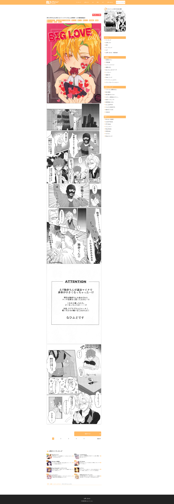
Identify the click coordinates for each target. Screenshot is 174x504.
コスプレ (74, 20)
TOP (48, 484)
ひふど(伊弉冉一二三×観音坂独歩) (63, 20)
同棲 (97, 20)
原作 (98, 2)
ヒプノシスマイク (51, 20)
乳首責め (92, 20)
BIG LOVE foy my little (67, 484)
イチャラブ (50, 21)
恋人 (60, 21)
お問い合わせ (110, 2)
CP (93, 2)
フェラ (80, 20)
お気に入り (86, 2)
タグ (103, 2)
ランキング (78, 2)
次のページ (87, 433)
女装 (56, 21)
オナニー (85, 20)
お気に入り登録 (97, 14)
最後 (98, 438)
